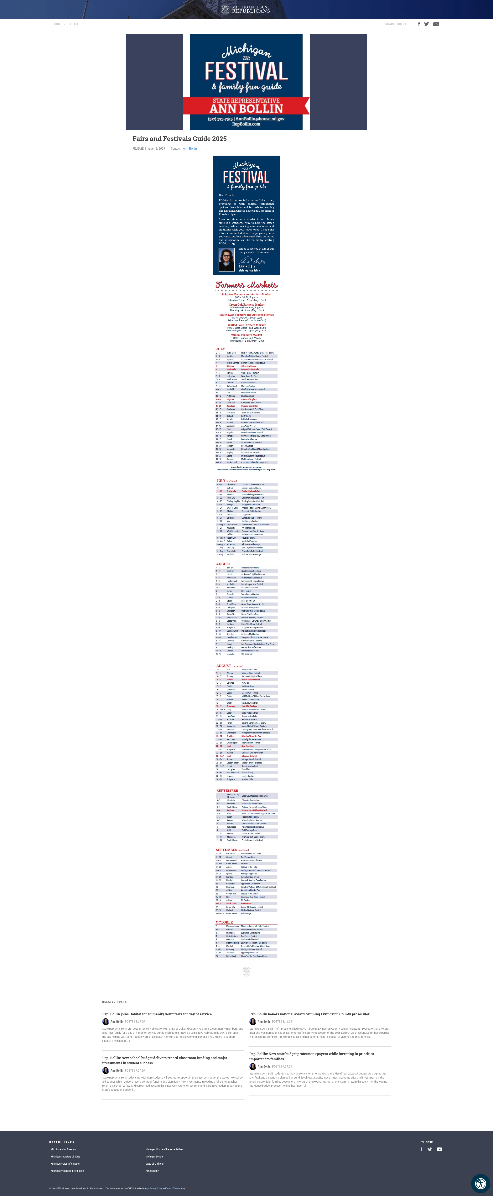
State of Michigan (155, 1163)
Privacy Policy (156, 1188)
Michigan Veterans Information (67, 1170)
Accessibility (152, 1170)
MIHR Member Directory (63, 1149)
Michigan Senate (154, 1156)
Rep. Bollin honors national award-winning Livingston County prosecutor (309, 1014)
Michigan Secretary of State (65, 1156)
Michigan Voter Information (65, 1163)
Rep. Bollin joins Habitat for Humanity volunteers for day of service (157, 1014)
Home (58, 24)
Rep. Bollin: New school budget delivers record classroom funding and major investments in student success (164, 1060)
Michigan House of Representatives (164, 1149)
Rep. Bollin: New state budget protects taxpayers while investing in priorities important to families (311, 1056)
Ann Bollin (190, 148)
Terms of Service (173, 1188)
